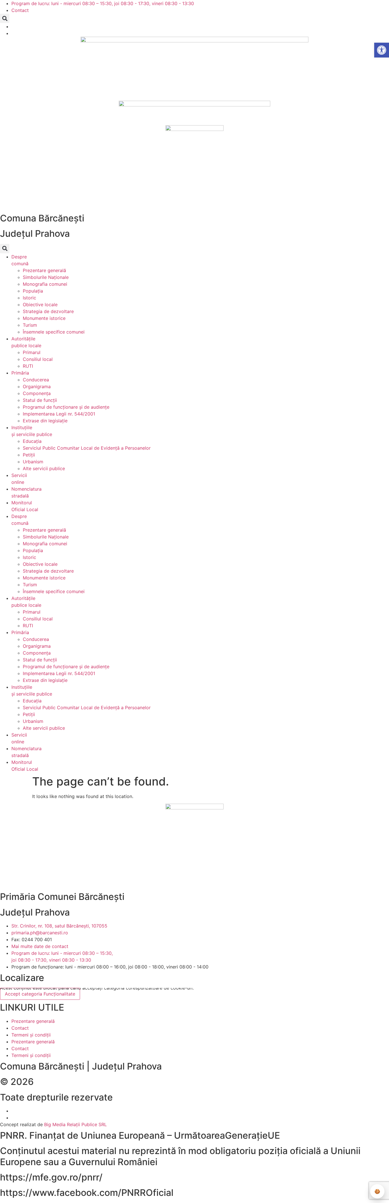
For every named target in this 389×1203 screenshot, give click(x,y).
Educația (32, 441)
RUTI (28, 366)
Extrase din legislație (45, 420)
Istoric (29, 298)
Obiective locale (40, 304)
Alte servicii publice (44, 468)
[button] (4, 18)
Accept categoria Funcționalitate (40, 994)
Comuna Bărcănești (42, 218)
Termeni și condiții (31, 1035)
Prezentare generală (44, 270)
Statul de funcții (40, 400)
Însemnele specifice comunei (54, 332)
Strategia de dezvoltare (48, 311)
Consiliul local (38, 359)
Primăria (20, 373)
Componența (37, 393)
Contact (20, 1028)
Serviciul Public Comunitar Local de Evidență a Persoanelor (87, 448)
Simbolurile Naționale (46, 277)
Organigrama (37, 386)
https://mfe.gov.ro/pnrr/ (51, 1177)
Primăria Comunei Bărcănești (62, 896)
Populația (33, 291)
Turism (30, 325)
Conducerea (36, 380)
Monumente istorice (44, 318)
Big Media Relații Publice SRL (75, 1124)
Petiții (29, 455)
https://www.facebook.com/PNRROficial (86, 1192)
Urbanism (33, 461)
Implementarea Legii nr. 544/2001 (59, 414)
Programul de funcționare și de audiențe (66, 407)
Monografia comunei (45, 284)
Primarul (31, 352)
